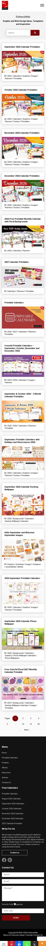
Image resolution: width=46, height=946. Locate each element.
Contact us (14, 853)
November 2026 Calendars (12, 814)
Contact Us (6, 782)
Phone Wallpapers (12, 658)
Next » (26, 730)
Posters (17, 121)
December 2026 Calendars (12, 818)
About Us (7, 935)
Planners (8, 78)
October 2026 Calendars (11, 809)
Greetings (20, 564)
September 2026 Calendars (13, 804)
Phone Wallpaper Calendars (24, 656)
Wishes (20, 567)
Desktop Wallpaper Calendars (16, 521)
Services (15, 935)
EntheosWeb (33, 933)
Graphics (26, 76)
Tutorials (29, 935)
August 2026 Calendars (11, 799)
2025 (9, 380)
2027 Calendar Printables (12, 823)
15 (31, 724)
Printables (18, 78)
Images (34, 76)
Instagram (37, 564)
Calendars (17, 76)
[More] (42, 943)
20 (39, 724)
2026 (9, 76)
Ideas (22, 935)
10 (23, 724)
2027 (15, 332)
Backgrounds (18, 519)
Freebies (5, 763)
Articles (5, 778)
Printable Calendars (10, 758)
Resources (6, 773)
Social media (11, 567)
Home (4, 753)
